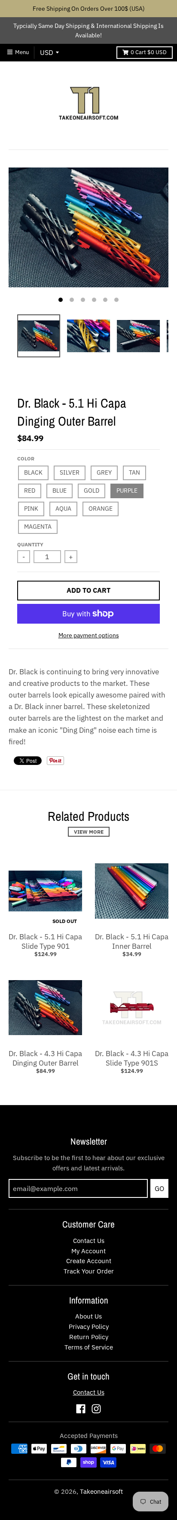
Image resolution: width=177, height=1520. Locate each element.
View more (89, 832)
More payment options (88, 635)
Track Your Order (89, 1271)
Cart (149, 52)
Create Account (88, 1261)
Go (159, 1188)
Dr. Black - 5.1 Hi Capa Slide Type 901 (45, 941)
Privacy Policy (89, 1326)
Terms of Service (88, 1347)
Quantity (30, 544)
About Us (88, 1316)
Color (25, 458)
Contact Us (88, 1241)
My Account (88, 1251)
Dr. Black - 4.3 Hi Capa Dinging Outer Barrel (45, 1058)
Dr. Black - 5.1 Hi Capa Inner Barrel (131, 941)
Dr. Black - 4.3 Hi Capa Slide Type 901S (131, 1058)
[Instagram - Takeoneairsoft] (96, 1409)
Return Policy (88, 1337)
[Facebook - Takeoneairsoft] (81, 1409)
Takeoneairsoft (101, 1491)
